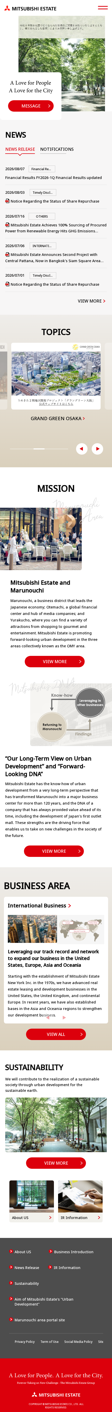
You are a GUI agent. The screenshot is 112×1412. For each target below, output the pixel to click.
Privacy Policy (25, 1341)
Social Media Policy (78, 1341)
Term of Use (49, 1341)
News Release (27, 1267)
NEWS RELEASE (20, 149)
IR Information (67, 1267)
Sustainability (27, 1283)
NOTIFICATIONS (53, 149)
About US (23, 1251)
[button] (82, 449)
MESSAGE (30, 106)
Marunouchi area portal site (40, 1319)
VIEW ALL (56, 1034)
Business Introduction (74, 1251)
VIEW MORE (90, 301)
